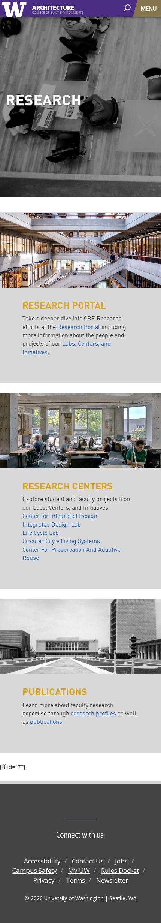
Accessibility (42, 861)
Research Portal (78, 327)
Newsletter (112, 880)
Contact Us (88, 861)
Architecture (53, 6)
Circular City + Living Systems (61, 541)
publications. (47, 721)
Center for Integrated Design (59, 515)
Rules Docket (120, 870)
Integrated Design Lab (51, 524)
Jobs (121, 861)
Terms (75, 880)
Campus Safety (34, 870)
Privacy (44, 880)
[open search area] (127, 8)
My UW (79, 870)
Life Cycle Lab (40, 532)
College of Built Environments (95, 807)
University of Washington (15, 8)
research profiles (93, 713)
